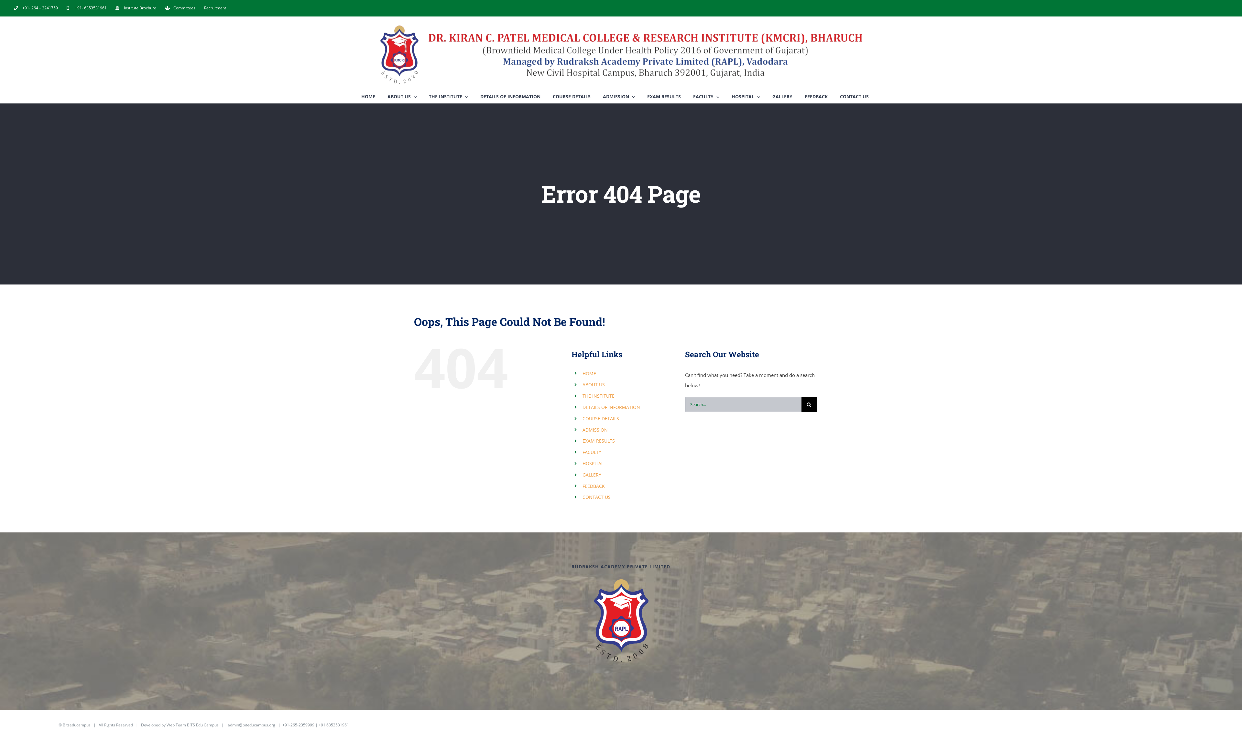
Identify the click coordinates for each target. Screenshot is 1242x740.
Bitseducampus (77, 725)
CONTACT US (597, 497)
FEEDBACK (594, 486)
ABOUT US (594, 384)
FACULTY (592, 452)
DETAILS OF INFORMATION (611, 407)
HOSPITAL (593, 463)
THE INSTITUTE (599, 396)
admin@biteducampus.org (251, 725)
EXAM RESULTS (599, 441)
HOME (589, 373)
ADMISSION (595, 430)
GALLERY (592, 475)
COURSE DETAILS (601, 418)
